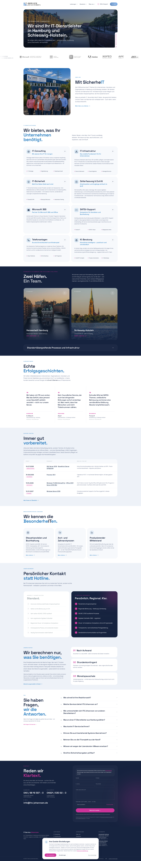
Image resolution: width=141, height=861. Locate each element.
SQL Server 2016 (52, 466)
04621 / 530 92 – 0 (56, 792)
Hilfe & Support (104, 4)
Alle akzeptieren (50, 855)
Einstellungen (62, 855)
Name (77, 778)
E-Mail (78, 784)
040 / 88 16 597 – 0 (34, 792)
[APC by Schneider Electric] (120, 57)
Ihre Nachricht (81, 789)
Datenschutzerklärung (82, 850)
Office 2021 (69, 483)
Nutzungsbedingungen (80, 818)
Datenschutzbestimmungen (106, 817)
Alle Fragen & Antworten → (30, 724)
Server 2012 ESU (52, 485)
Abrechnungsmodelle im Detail (32, 684)
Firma (97, 778)
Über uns (91, 4)
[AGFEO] (106, 57)
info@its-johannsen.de (36, 802)
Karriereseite (108, 770)
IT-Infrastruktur (57, 836)
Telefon (98, 784)
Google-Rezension (32, 419)
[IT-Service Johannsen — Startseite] (32, 4)
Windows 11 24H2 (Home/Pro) (56, 483)
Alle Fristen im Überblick (30, 500)
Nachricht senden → (95, 810)
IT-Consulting (57, 834)
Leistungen (73, 4)
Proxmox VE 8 (51, 475)
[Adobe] (92, 57)
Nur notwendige (92, 855)
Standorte (82, 4)
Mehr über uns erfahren (81, 106)
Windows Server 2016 (53, 491)
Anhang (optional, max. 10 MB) (86, 801)
